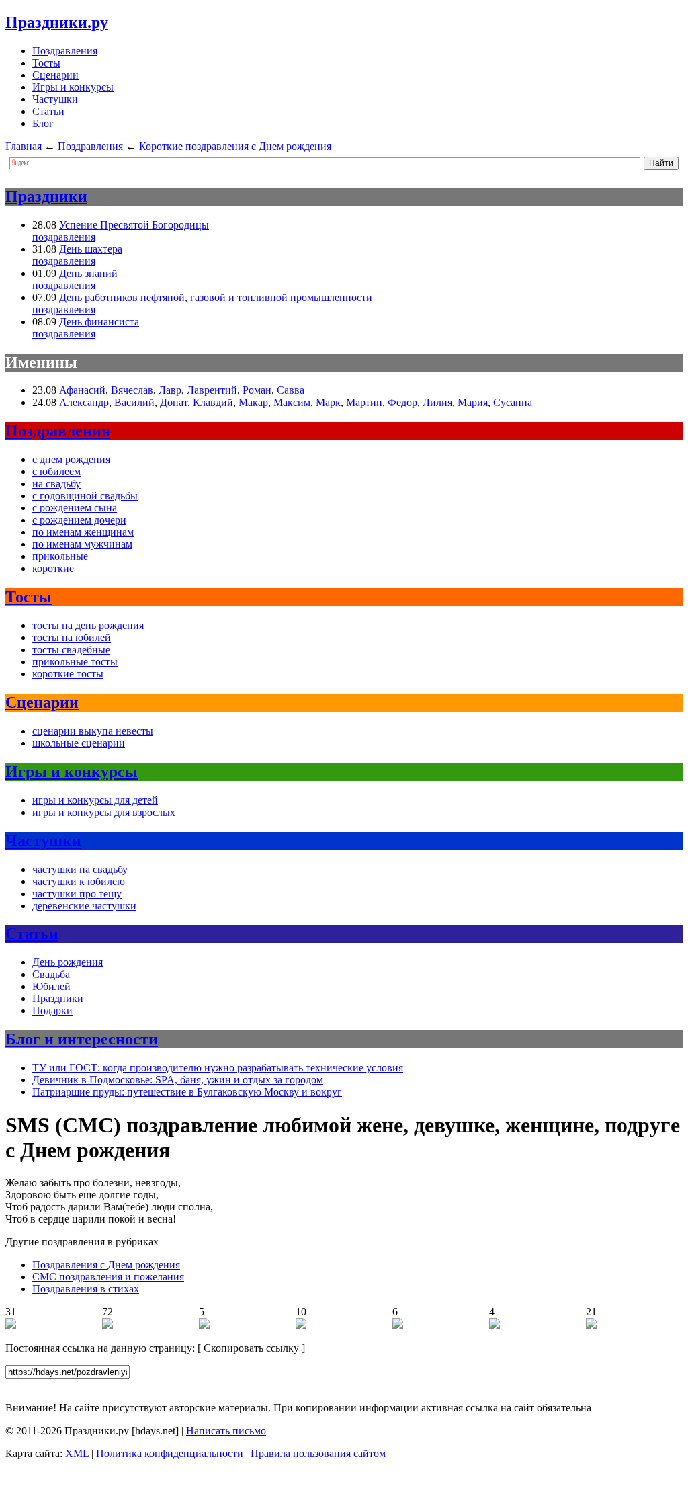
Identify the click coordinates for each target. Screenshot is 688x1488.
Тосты (46, 63)
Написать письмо (226, 1430)
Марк (328, 402)
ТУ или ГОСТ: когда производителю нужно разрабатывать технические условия (217, 1067)
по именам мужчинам (82, 544)
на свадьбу (56, 483)
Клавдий (213, 402)
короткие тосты (67, 673)
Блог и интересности (81, 1039)
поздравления (63, 237)
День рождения (67, 962)
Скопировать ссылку (251, 1348)
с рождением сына (74, 507)
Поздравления (64, 50)
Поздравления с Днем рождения (106, 1264)
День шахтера (90, 249)
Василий (134, 402)
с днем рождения (71, 459)
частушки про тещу (77, 893)
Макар (253, 402)
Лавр (170, 390)
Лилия (437, 402)
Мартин (364, 402)
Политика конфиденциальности (169, 1453)
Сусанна (512, 402)
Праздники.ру (56, 22)
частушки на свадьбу (80, 869)
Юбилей (51, 986)
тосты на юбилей (71, 637)
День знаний (88, 273)
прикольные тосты (75, 661)
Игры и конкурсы (73, 87)
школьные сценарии (78, 743)
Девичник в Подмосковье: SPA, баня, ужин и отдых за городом (177, 1079)
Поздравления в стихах (85, 1288)
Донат (173, 402)
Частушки (55, 99)
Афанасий (82, 390)
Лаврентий (212, 390)
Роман (257, 390)
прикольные (60, 556)
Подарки (52, 1010)
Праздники (46, 196)
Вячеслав (132, 390)
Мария (473, 402)
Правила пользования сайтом (318, 1453)
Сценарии (55, 75)
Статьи (48, 111)
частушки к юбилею (78, 881)
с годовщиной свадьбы (85, 495)
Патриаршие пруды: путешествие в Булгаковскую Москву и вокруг (187, 1092)
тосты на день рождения (88, 625)
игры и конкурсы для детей (95, 800)
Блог (43, 123)
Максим (291, 402)
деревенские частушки (84, 905)
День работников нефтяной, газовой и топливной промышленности (215, 297)
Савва (290, 390)
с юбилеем (56, 471)
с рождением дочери (79, 520)
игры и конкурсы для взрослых (103, 812)
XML (77, 1453)
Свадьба (51, 974)
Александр (84, 402)
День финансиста (99, 321)
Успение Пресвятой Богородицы (134, 225)
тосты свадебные (71, 649)
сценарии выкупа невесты (92, 731)
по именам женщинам (83, 532)
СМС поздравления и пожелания (108, 1276)
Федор (402, 402)
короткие (53, 568)
